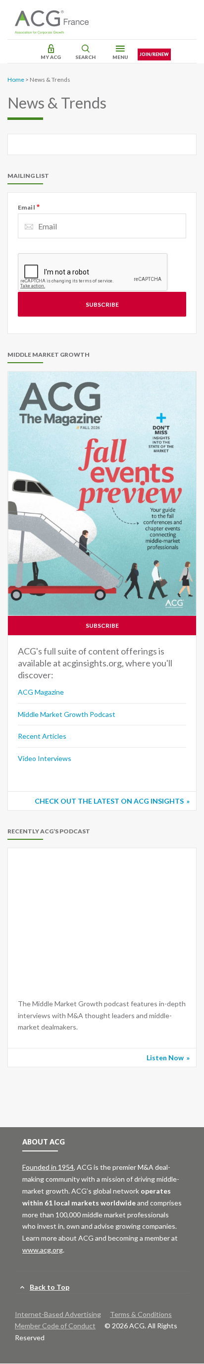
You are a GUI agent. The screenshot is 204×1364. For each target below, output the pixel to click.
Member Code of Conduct (55, 1325)
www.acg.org (42, 1250)
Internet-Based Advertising (58, 1314)
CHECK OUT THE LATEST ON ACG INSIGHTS (109, 801)
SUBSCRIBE (102, 625)
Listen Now (165, 1057)
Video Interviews (44, 758)
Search (85, 57)
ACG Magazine (41, 692)
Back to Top (49, 1287)
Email (26, 207)
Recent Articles (42, 736)
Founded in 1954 (48, 1167)
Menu (120, 57)
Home (15, 79)
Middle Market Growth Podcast (66, 714)
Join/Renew (154, 54)
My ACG (51, 57)
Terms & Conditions (141, 1314)
